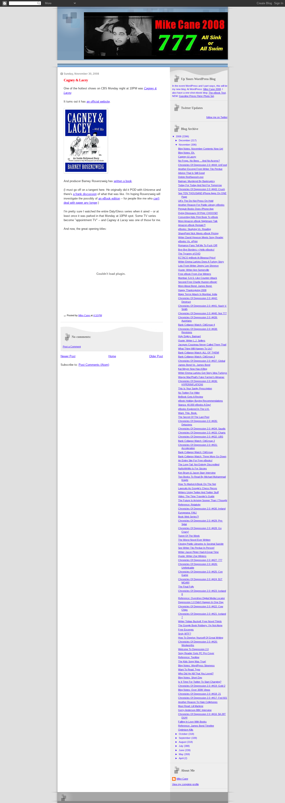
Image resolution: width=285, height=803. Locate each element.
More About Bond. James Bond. (195, 286)
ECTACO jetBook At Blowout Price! (197, 257)
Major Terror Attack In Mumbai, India (197, 294)
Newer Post (68, 356)
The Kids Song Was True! (192, 661)
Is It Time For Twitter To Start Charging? (199, 681)
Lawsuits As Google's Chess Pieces (197, 488)
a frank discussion (85, 194)
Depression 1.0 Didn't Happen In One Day (201, 602)
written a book (123, 181)
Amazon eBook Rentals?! (192, 225)
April (181, 758)
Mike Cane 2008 (212, 89)
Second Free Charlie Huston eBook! (197, 282)
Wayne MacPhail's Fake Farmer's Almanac (201, 377)
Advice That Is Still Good (191, 173)
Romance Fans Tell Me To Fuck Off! (197, 245)
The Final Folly (186, 586)
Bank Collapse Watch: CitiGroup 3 (196, 356)
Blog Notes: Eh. (186, 152)
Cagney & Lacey (187, 156)
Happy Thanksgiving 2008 (192, 290)
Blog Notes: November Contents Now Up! (200, 148)
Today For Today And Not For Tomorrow (200, 185)
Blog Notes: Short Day (190, 677)
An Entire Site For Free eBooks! (195, 460)
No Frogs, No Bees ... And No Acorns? (199, 160)
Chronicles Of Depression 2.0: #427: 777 (200, 560)
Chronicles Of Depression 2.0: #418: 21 (199, 693)
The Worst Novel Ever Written (194, 539)
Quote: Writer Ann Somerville (193, 270)
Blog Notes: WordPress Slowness (196, 665)
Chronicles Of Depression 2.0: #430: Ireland (202, 508)
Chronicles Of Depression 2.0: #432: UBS (200, 436)
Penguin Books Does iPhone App (196, 208)
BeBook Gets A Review (190, 396)
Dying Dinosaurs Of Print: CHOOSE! (198, 213)
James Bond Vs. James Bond (194, 365)
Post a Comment (72, 346)
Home (112, 356)
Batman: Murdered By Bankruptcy (196, 181)
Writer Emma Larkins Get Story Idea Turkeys (202, 373)
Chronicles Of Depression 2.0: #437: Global (201, 360)
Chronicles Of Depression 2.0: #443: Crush (201, 189)
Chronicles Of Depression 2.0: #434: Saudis (202, 428)
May (181, 754)
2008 (179, 136)
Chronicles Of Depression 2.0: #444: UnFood (202, 165)
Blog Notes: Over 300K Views (194, 689)
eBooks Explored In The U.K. (194, 409)
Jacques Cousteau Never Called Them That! (202, 344)
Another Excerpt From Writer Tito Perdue (200, 169)
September (185, 738)
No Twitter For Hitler (189, 392)
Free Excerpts (186, 629)
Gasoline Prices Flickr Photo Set (196, 96)
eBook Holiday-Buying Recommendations (200, 400)
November (185, 144)
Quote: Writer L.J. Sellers (191, 340)
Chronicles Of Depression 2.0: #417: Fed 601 (202, 697)
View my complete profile (185, 784)
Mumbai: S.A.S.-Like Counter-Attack (197, 278)
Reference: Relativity (189, 504)
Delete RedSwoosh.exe (191, 177)
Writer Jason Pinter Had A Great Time (198, 552)
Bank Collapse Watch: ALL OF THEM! (198, 352)
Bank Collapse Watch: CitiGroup (195, 452)
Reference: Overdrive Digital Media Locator (201, 598)
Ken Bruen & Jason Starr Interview (197, 472)
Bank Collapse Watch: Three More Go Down (202, 456)
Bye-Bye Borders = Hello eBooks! (196, 249)
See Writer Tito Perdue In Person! (196, 547)
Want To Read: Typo (189, 669)
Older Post (156, 356)
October (183, 734)
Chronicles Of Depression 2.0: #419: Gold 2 (201, 685)
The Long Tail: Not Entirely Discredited (198, 464)
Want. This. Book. (187, 413)
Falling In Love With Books (192, 721)
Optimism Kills (185, 729)
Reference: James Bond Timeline (196, 725)
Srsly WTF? (184, 633)
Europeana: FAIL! (187, 512)
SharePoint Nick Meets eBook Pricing (198, 233)
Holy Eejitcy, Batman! (189, 336)
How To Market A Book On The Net (197, 484)
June (182, 750)
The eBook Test (217, 92)
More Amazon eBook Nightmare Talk (198, 221)
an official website (98, 101)
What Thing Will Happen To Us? (195, 348)
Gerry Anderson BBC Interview (195, 710)
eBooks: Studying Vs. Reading (194, 229)
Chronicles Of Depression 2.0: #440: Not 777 (202, 313)
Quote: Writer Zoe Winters (192, 556)
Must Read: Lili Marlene (190, 706)
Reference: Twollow (188, 657)
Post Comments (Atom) (94, 364)
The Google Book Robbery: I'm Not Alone (200, 625)
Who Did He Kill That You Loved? (196, 673)
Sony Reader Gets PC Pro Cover (196, 653)
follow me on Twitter (217, 117)
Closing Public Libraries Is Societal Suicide (201, 543)
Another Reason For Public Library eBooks (201, 204)
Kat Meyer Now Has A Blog (192, 369)
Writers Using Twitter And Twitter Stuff (198, 492)
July (181, 746)
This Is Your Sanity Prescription (195, 388)
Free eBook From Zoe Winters (194, 274)
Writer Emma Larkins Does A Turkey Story (201, 261)
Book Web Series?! (188, 516)
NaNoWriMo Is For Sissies (192, 468)
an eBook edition (109, 198)
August (183, 742)
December (185, 140)
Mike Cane (182, 778)
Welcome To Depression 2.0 (193, 649)
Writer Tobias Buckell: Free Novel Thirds (200, 621)
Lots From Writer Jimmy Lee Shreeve (198, 265)
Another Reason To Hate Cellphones (198, 702)
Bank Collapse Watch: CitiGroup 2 (196, 440)
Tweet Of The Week (189, 535)
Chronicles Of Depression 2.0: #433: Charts (202, 432)
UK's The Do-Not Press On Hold (195, 200)
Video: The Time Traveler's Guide (196, 496)
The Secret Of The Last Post (193, 417)
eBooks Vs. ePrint (187, 241)
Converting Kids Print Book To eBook (198, 217)
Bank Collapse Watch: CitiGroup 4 (196, 324)
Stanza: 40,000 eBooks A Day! (194, 404)
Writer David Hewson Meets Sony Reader (200, 237)
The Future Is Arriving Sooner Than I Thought (202, 500)
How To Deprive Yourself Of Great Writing (200, 637)
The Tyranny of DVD (189, 253)
